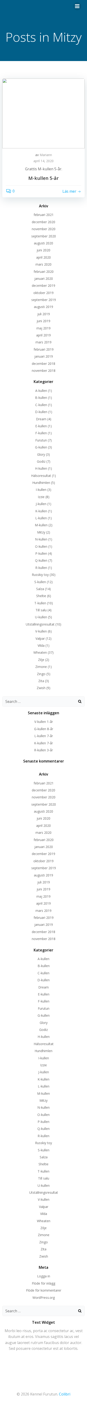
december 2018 (43, 363)
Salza (40, 589)
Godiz (41, 461)
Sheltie (41, 596)
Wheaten (40, 652)
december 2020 (43, 222)
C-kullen (41, 405)
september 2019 (43, 300)
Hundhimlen (41, 482)
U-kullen (41, 617)
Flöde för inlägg (43, 1283)
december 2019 (43, 285)
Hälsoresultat (41, 475)
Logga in (43, 1276)
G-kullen (41, 447)
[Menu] (77, 6)
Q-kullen (41, 560)
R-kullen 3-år (43, 750)
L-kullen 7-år (43, 736)
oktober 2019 (43, 293)
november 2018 (43, 370)
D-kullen (41, 412)
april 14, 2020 (43, 161)
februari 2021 (44, 214)
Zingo (41, 674)
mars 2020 (43, 264)
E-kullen (41, 426)
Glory (41, 454)
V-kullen (41, 631)
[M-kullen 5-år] (43, 113)
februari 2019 (44, 349)
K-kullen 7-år (43, 743)
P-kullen (41, 553)
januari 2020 (43, 278)
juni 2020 (43, 250)
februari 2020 (44, 271)
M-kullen (41, 525)
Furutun (41, 440)
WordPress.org (43, 1297)
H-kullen (41, 468)
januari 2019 (43, 356)
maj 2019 (43, 328)
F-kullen (41, 433)
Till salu (41, 610)
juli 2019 (43, 314)
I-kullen (41, 489)
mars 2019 (43, 342)
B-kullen (41, 397)
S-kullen (40, 582)
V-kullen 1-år (43, 721)
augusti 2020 (43, 243)
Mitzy (41, 532)
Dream (41, 419)
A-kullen (41, 390)
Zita (41, 681)
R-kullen (41, 567)
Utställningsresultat (40, 624)
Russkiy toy (40, 574)
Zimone (41, 666)
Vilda (41, 645)
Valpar (40, 638)
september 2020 (43, 236)
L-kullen (41, 518)
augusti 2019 (43, 306)
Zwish (41, 688)
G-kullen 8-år (43, 729)
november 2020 (43, 229)
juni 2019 (43, 321)
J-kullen (41, 504)
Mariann (46, 155)
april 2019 (43, 335)
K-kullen (41, 511)
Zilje (41, 659)
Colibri (64, 1394)
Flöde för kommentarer (43, 1290)
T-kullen (40, 603)
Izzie (41, 497)
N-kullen (41, 539)
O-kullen (41, 546)
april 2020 (43, 257)
